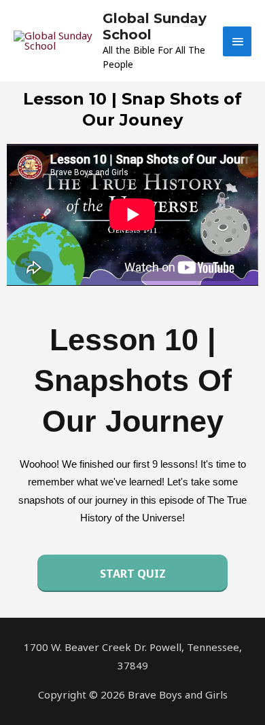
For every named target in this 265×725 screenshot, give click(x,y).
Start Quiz (133, 573)
